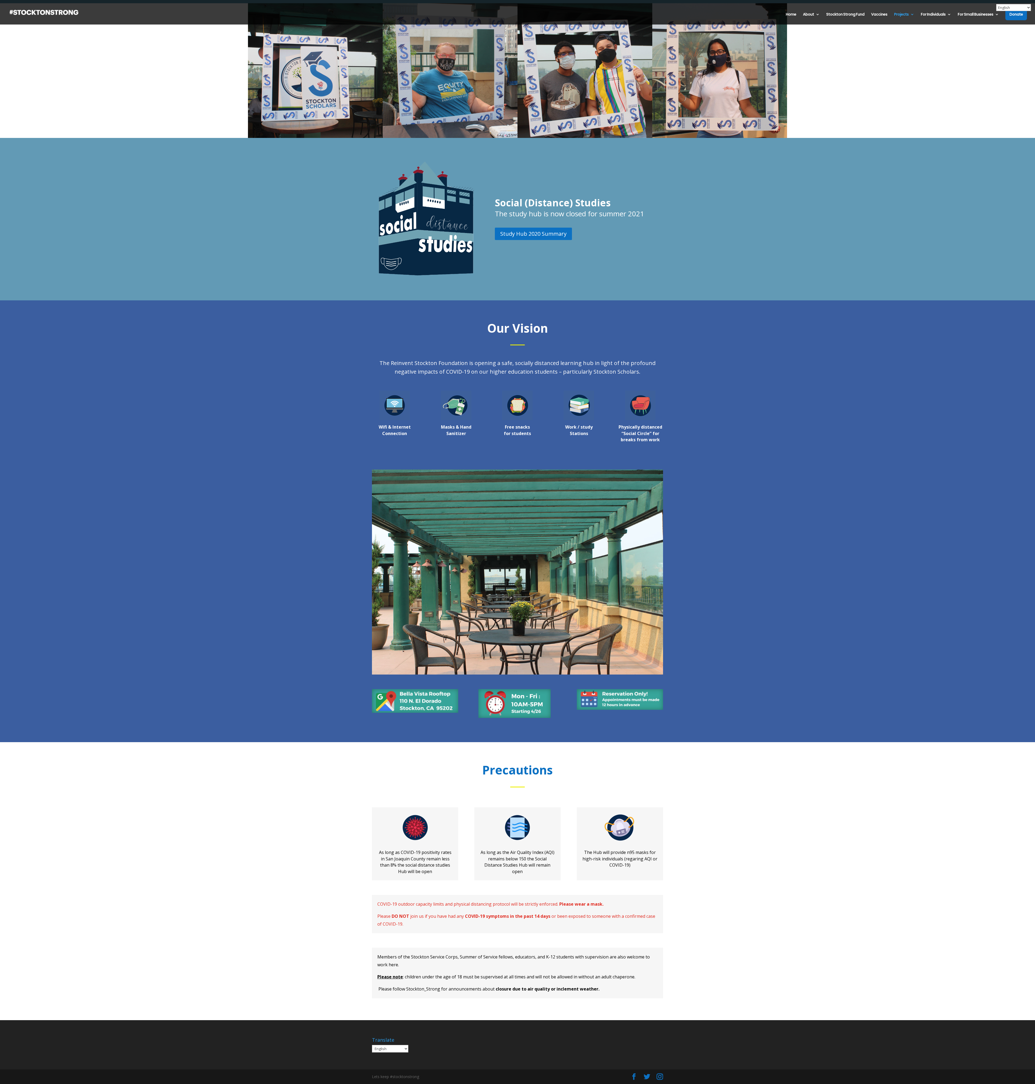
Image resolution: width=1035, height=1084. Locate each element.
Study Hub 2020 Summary (533, 233)
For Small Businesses (975, 14)
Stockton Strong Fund (845, 14)
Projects (901, 14)
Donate (1016, 14)
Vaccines (879, 14)
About (808, 14)
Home (791, 14)
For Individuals (933, 14)
